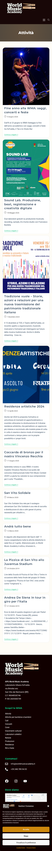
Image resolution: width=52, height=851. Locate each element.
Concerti (8, 724)
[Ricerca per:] (48, 20)
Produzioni (9, 741)
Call (6, 720)
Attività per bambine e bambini (18, 717)
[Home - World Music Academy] (26, 8)
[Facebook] (8, 781)
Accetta (26, 829)
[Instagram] (18, 781)
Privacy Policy (31, 847)
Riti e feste (9, 748)
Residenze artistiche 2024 (24, 406)
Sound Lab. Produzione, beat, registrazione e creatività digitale (22, 204)
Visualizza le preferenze (26, 843)
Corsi (7, 727)
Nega (26, 836)
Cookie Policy (20, 847)
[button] (48, 806)
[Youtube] (27, 781)
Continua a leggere (11, 135)
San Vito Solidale (17, 493)
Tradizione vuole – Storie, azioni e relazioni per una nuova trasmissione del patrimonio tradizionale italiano (24, 304)
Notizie (8, 738)
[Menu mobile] (44, 20)
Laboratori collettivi (13, 734)
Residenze (9, 744)
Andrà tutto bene (17, 526)
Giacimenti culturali (13, 731)
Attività (8, 714)
